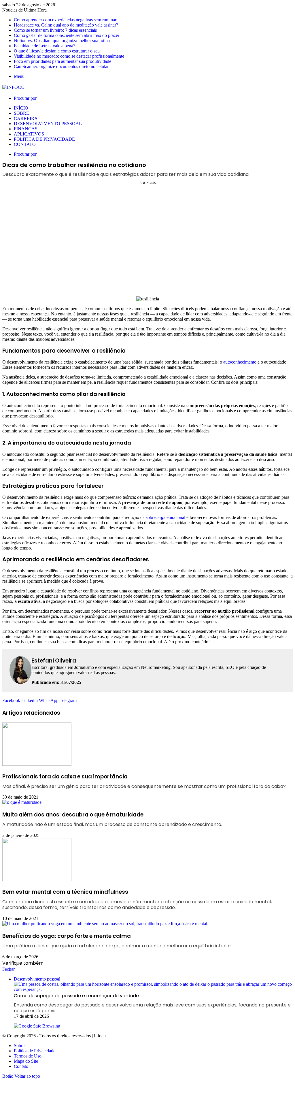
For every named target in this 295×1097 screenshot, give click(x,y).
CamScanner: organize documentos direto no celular (61, 66)
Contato (21, 1066)
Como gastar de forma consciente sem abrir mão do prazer (66, 35)
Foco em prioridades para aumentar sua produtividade (62, 61)
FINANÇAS (25, 128)
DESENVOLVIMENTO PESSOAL (48, 123)
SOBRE (21, 113)
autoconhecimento (239, 362)
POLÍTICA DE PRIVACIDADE (44, 139)
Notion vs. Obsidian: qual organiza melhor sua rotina (62, 40)
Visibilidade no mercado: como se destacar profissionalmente (69, 56)
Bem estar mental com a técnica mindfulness (137, 899)
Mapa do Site (26, 1061)
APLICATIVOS (29, 133)
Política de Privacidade (34, 1050)
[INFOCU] (13, 87)
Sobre (19, 1045)
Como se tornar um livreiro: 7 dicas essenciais (55, 30)
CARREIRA (26, 118)
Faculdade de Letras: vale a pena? (44, 45)
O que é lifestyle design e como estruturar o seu (57, 50)
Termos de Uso (27, 1055)
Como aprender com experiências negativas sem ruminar (65, 19)
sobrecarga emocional (165, 517)
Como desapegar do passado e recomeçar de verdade (152, 1003)
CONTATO (25, 144)
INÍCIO (21, 108)
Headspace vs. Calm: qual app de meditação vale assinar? (66, 24)
